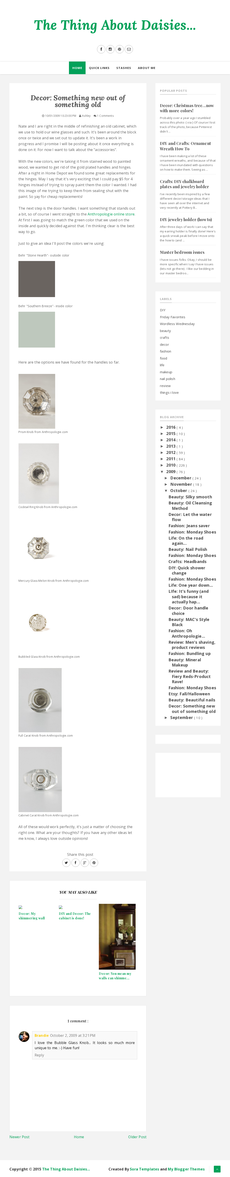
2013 (171, 446)
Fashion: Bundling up (189, 653)
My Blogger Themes (186, 1169)
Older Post (137, 1136)
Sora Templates (144, 1169)
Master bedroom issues (182, 252)
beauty (165, 330)
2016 (171, 427)
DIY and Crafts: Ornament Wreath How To (185, 146)
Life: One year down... (190, 585)
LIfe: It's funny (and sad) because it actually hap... (188, 596)
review (165, 385)
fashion (165, 351)
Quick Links (99, 68)
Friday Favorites (173, 317)
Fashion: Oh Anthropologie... (186, 633)
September (182, 717)
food (163, 358)
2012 (171, 452)
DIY (163, 310)
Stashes (123, 68)
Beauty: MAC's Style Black (189, 622)
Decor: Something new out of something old (192, 708)
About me (146, 68)
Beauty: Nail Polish (187, 549)
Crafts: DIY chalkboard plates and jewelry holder (184, 184)
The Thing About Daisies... (115, 24)
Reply (39, 1055)
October (179, 490)
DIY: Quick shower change (187, 570)
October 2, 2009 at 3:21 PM (72, 1035)
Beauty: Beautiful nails (191, 700)
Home (77, 68)
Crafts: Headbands (187, 561)
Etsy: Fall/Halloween (189, 693)
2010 (171, 465)
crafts (164, 337)
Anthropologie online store (111, 214)
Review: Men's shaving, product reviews (192, 644)
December (181, 478)
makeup (166, 372)
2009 (171, 471)
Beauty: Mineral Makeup (184, 662)
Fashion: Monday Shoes (192, 532)
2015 (171, 433)
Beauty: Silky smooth (190, 496)
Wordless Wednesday (177, 323)
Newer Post (19, 1136)
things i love (169, 392)
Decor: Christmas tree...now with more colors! (187, 108)
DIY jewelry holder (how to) (186, 219)
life (162, 365)
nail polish (167, 378)
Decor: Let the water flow (190, 517)
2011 (171, 458)
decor (164, 344)
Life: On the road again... (185, 540)
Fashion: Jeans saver (189, 525)
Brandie (42, 1035)
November (181, 484)
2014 (171, 439)
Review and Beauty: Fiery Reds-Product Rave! (189, 676)
